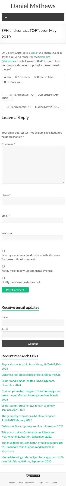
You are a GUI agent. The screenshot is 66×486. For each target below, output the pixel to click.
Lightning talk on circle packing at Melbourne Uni (31, 374)
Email (6, 215)
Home (12, 482)
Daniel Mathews (33, 6)
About (20, 482)
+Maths (39, 482)
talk (33, 52)
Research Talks (45, 76)
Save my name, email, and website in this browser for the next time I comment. (31, 257)
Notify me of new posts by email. (21, 282)
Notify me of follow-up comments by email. (27, 270)
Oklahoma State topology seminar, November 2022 (32, 426)
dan (9, 76)
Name (6, 195)
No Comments (15, 82)
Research (29, 482)
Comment (8, 144)
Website (7, 233)
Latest (54, 482)
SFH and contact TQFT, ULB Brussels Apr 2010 (30, 96)
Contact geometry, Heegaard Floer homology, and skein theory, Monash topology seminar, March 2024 (31, 395)
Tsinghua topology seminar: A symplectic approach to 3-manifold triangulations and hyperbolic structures (32, 447)
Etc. (47, 482)
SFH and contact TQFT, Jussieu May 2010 (33, 106)
